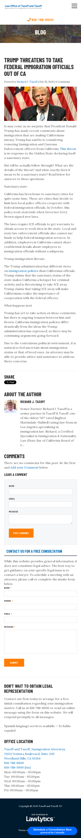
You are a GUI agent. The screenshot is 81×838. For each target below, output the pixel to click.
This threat (68, 149)
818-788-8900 (42, 20)
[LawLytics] (40, 818)
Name (12, 486)
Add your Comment (24, 467)
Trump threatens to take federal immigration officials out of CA (39, 66)
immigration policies (23, 271)
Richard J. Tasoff (27, 81)
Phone (8, 600)
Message (13, 511)
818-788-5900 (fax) (17, 767)
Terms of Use (25, 830)
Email (12, 498)
